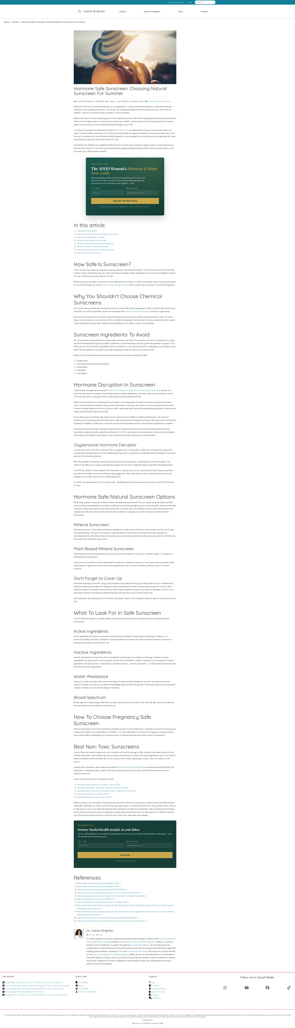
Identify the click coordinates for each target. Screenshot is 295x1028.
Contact (155, 985)
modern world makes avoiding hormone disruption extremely (134, 390)
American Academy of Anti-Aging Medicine (111, 954)
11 (164, 735)
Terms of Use (158, 991)
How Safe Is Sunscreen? (87, 231)
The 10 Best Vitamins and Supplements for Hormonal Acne (34, 988)
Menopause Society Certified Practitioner (138, 942)
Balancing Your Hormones (159, 101)
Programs (83, 988)
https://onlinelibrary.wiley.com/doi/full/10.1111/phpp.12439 (102, 902)
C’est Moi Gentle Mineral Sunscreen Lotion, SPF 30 (98, 784)
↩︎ (120, 883)
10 (117, 732)
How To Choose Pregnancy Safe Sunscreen (95, 249)
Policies (155, 994)
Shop (81, 985)
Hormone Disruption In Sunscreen (92, 240)
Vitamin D (122, 130)
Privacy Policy (159, 988)
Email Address (132, 188)
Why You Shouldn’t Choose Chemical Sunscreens (98, 234)
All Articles (83, 982)
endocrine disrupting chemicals (115, 285)
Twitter (100, 935)
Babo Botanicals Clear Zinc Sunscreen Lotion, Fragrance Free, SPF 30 (106, 791)
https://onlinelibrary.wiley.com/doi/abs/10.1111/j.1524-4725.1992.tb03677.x (109, 893)
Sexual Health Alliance (140, 945)
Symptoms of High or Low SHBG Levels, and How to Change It (36, 994)
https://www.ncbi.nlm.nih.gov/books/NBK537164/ (98, 883)
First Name (95, 188)
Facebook (91, 935)
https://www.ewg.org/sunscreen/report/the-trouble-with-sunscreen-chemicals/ (111, 896)
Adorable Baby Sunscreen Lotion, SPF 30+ (95, 797)
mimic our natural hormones (137, 311)
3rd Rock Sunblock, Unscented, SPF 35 (93, 794)
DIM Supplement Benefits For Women (24, 991)
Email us (156, 997)
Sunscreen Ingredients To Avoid (90, 237)
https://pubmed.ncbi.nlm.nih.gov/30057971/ (95, 899)
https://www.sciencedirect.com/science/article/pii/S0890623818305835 (107, 918)
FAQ (153, 982)
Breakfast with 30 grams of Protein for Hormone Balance (34, 982)
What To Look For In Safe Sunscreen (92, 246)
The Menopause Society (137, 951)
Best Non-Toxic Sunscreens (89, 253)
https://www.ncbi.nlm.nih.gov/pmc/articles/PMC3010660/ (101, 889)
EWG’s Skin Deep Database (130, 767)
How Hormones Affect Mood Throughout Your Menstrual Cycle (37, 985)
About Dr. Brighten (87, 991)
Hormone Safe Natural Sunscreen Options (95, 243)
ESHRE (120, 951)
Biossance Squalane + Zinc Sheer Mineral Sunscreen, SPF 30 (102, 787)
